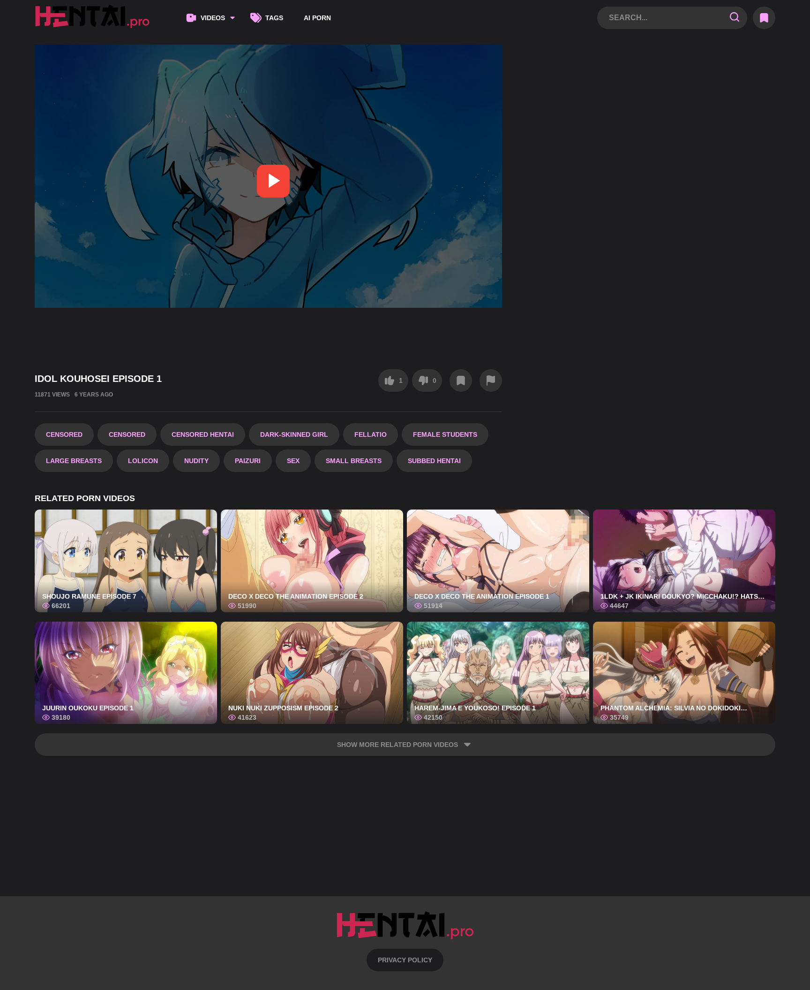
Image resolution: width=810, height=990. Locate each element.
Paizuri (248, 461)
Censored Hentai (203, 434)
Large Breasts (74, 461)
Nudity (196, 461)
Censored (64, 434)
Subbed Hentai (434, 461)
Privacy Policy (405, 960)
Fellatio (370, 434)
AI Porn (317, 18)
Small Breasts (354, 461)
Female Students (445, 434)
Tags (274, 18)
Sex (293, 461)
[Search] (734, 17)
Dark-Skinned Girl (294, 434)
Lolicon (143, 461)
